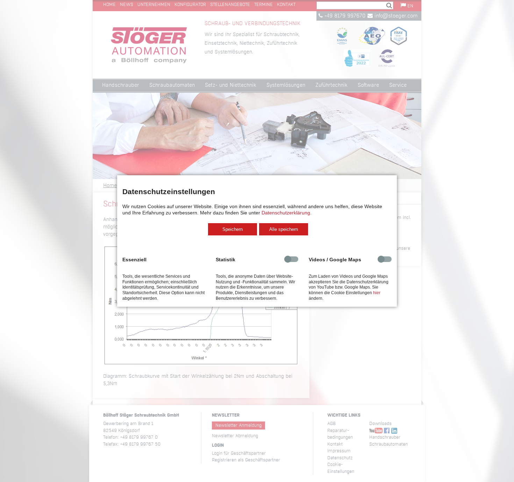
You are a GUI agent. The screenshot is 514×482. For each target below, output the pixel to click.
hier (376, 292)
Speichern (232, 229)
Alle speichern (283, 229)
